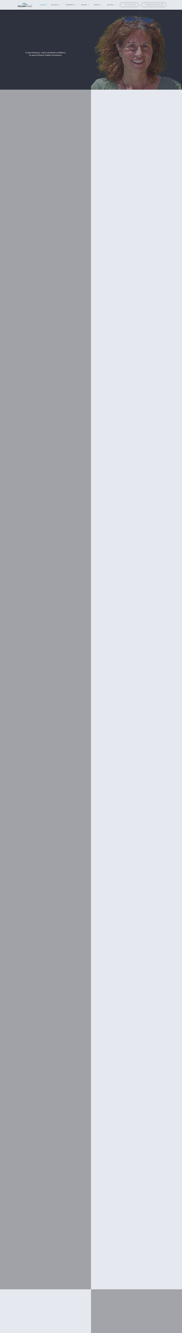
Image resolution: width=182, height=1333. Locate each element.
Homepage (43, 5)
